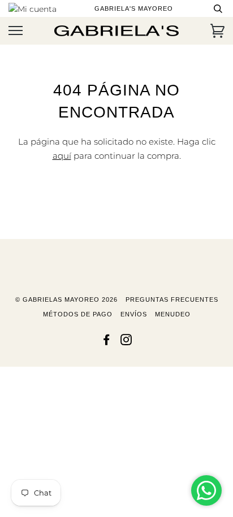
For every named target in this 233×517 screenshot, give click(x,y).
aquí (62, 155)
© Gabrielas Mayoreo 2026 (66, 299)
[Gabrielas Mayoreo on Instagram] (126, 341)
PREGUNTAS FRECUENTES (172, 299)
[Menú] (15, 31)
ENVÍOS (133, 314)
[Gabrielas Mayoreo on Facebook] (107, 341)
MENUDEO (173, 314)
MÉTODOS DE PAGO (78, 314)
